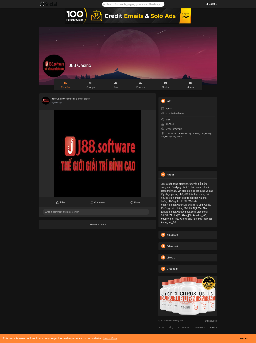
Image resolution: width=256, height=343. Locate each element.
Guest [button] (212, 3)
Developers (199, 327)
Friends (171, 246)
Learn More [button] (110, 338)
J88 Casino (80, 65)
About (161, 327)
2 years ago (57, 102)
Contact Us (183, 327)
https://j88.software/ (175, 113)
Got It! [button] (244, 338)
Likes (170, 257)
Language (212, 321)
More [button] (212, 327)
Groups (171, 268)
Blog (171, 327)
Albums (171, 234)
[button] (133, 4)
